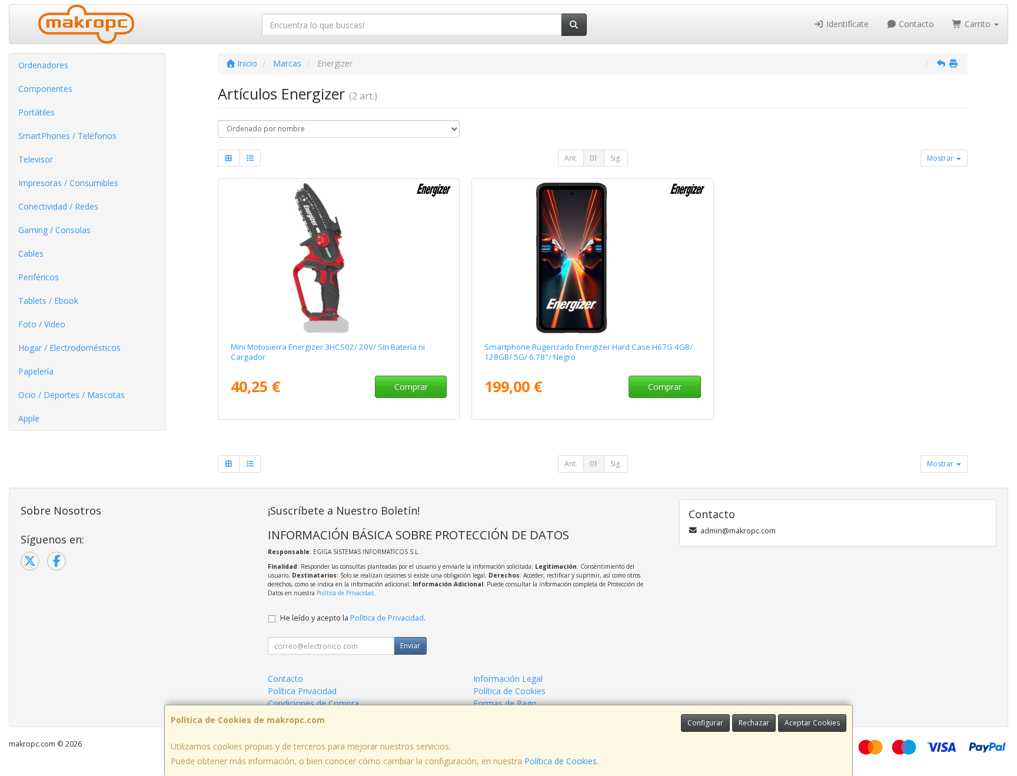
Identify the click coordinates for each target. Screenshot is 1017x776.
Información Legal (508, 678)
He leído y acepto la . (353, 618)
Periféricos (38, 277)
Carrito (977, 23)
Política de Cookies (560, 761)
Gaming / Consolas (54, 230)
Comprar (411, 386)
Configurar (705, 723)
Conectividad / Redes (58, 206)
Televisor (35, 159)
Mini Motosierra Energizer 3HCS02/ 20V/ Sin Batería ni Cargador (328, 351)
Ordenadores (43, 65)
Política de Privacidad (345, 593)
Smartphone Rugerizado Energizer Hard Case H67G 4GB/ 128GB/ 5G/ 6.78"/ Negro (588, 351)
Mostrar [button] (941, 158)
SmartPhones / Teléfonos (67, 135)
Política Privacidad (302, 691)
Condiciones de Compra (313, 703)
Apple (28, 418)
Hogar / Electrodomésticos (69, 347)
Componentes (45, 88)
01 (594, 158)
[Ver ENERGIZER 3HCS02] (339, 258)
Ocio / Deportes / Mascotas (71, 394)
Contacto (915, 23)
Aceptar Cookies (812, 723)
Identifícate (846, 23)
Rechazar (754, 723)
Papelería (36, 371)
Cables (31, 253)
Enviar (410, 646)
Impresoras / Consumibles (68, 182)
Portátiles (36, 112)
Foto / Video (41, 324)
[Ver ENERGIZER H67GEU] (592, 258)
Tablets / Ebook (48, 300)
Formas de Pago (505, 703)
